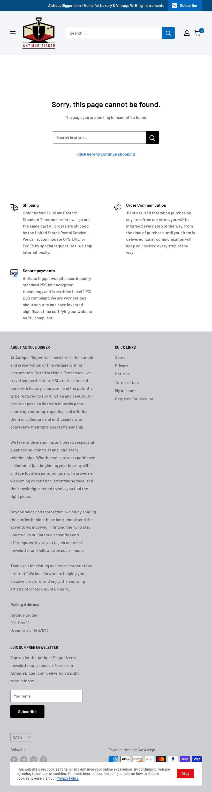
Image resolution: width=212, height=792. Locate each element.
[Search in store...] (152, 137)
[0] (197, 33)
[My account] (187, 33)
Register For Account (134, 398)
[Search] (168, 33)
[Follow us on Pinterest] (43, 759)
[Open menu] (13, 33)
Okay (185, 773)
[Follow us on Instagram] (33, 759)
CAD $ (17, 737)
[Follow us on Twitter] (23, 759)
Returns (122, 373)
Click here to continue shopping (106, 153)
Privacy (121, 365)
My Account (125, 390)
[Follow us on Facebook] (14, 759)
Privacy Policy (68, 778)
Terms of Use (127, 382)
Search (121, 357)
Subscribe (188, 5)
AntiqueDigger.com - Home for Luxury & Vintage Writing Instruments (106, 5)
